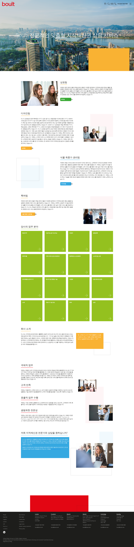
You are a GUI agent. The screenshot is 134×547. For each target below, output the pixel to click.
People (4, 514)
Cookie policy (22, 519)
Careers (5, 521)
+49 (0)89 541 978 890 (72, 525)
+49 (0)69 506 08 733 (55, 525)
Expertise (5, 517)
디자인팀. (63, 184)
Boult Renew (22, 514)
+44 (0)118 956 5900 (121, 525)
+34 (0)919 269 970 (87, 525)
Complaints (21, 521)
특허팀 (63, 99)
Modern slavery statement (25, 526)
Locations (5, 528)
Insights (5, 519)
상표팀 (23, 148)
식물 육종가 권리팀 (27, 214)
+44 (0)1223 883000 (105, 525)
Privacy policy (22, 528)
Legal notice (21, 524)
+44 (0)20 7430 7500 (39, 525)
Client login (21, 517)
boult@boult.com (55, 449)
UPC (4, 524)
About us (5, 526)
